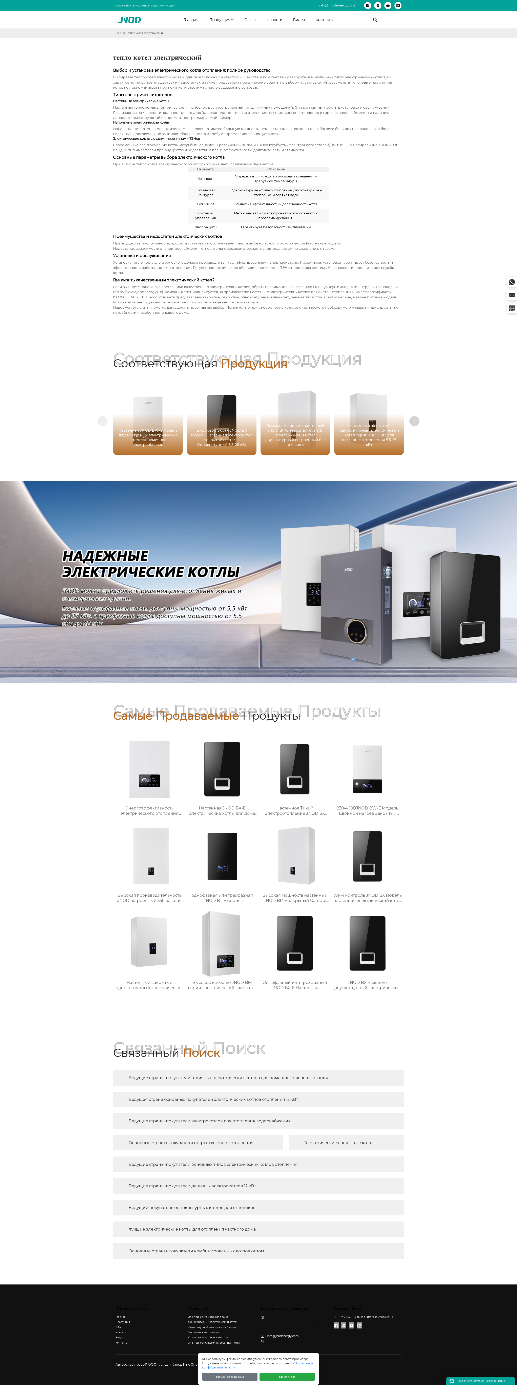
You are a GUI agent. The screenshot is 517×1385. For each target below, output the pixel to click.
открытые (230, 297)
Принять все (287, 1376)
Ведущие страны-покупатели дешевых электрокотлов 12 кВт (192, 1186)
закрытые (211, 297)
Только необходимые (230, 1376)
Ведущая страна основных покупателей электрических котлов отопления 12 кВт (213, 1099)
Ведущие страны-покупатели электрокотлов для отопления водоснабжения (210, 1121)
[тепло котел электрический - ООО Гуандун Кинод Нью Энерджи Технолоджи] (130, 20)
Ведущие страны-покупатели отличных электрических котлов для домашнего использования (228, 1077)
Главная (120, 33)
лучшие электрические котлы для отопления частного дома (192, 1229)
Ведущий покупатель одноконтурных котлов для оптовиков (192, 1207)
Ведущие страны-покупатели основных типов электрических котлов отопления (213, 1164)
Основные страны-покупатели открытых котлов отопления (191, 1142)
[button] (414, 421)
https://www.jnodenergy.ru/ (138, 292)
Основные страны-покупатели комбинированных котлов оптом (196, 1251)
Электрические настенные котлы (339, 1142)
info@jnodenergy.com (337, 5)
